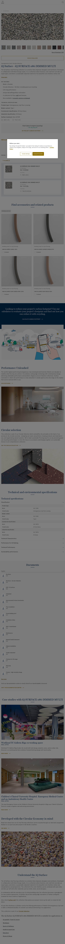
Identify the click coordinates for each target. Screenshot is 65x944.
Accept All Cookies (38, 153)
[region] (32, 148)
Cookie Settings (26, 153)
